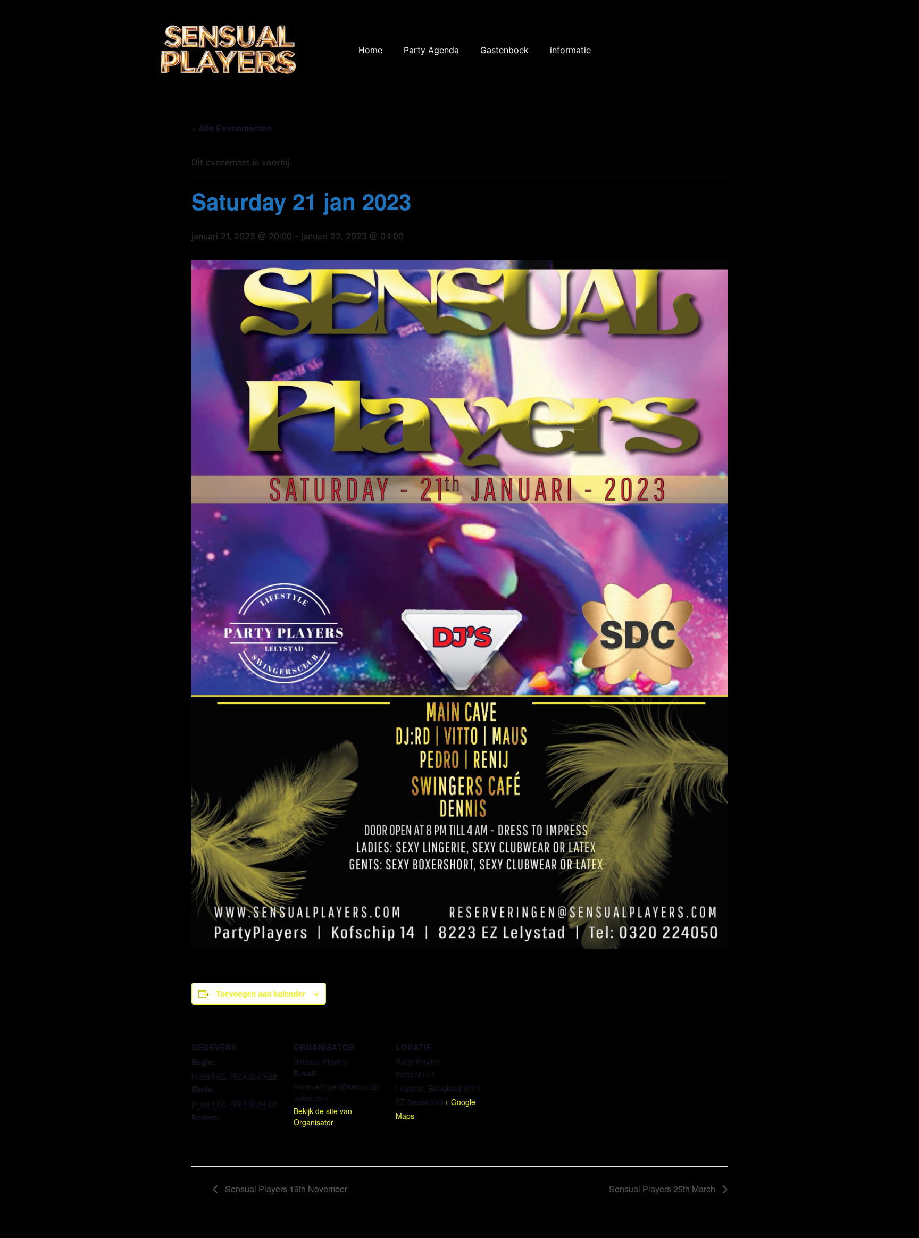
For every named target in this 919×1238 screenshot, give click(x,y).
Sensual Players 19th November (285, 1189)
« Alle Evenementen (231, 128)
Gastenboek (504, 50)
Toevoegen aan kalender (260, 993)
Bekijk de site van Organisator (323, 1116)
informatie (570, 50)
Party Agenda (431, 50)
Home (370, 50)
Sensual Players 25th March (663, 1189)
